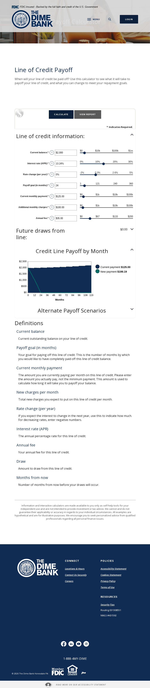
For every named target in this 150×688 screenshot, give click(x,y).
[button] (75, 136)
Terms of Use (108, 587)
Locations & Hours (75, 568)
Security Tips (108, 604)
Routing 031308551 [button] (111, 610)
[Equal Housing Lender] (72, 672)
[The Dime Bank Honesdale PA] (32, 19)
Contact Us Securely (76, 575)
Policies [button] (107, 560)
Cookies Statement (111, 575)
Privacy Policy (108, 581)
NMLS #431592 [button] (109, 615)
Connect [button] (72, 560)
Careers (69, 581)
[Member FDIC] (58, 673)
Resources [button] (109, 596)
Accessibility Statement (113, 569)
